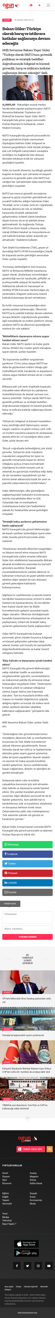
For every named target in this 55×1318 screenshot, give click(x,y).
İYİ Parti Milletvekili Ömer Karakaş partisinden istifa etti (26, 1000)
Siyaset (7, 20)
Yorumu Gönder (28, 937)
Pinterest (12, 873)
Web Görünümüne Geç (27, 1313)
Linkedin (12, 882)
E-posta (12, 892)
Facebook (11, 854)
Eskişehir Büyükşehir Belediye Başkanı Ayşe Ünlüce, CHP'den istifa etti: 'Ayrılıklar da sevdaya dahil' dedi (26, 1070)
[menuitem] (31, 5)
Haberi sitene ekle (32, 1149)
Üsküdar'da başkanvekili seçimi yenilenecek (23, 1035)
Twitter (11, 863)
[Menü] (48, 5)
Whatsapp (13, 844)
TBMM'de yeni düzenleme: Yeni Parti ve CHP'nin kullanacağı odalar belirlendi (25, 1107)
